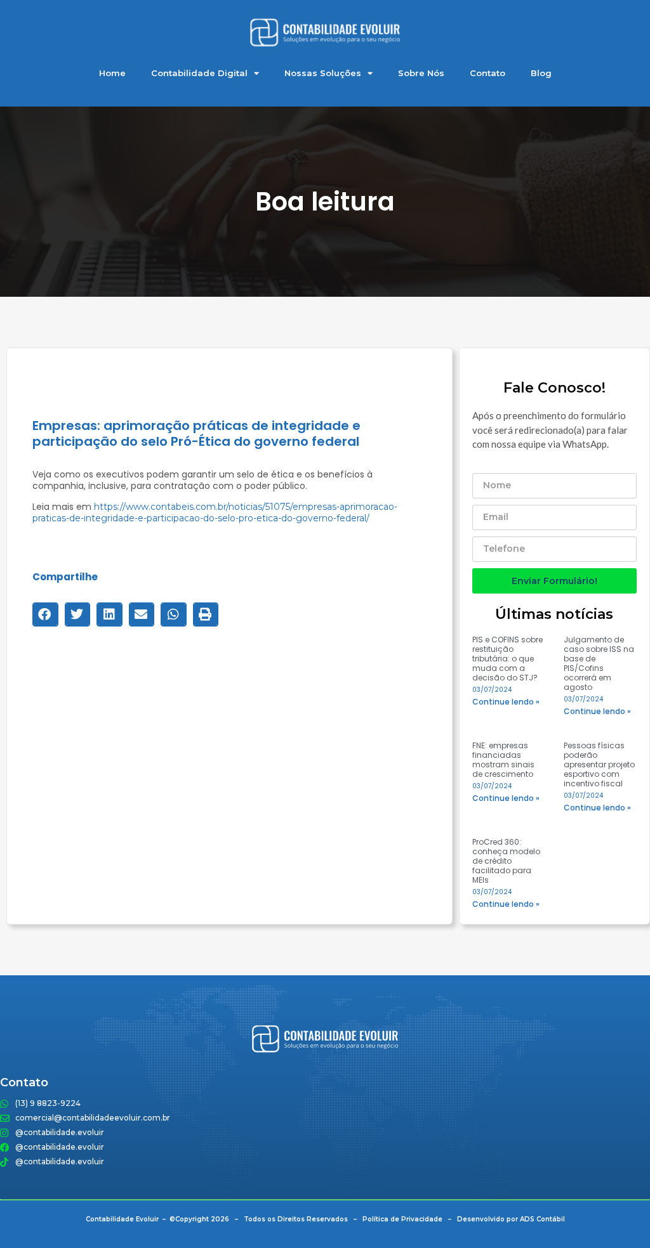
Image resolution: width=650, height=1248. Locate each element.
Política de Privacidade (402, 1219)
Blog (541, 73)
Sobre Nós (421, 73)
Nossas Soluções (322, 73)
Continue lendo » (506, 701)
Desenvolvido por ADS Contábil (511, 1219)
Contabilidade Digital (199, 73)
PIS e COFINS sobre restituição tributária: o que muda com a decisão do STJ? (507, 658)
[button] (45, 614)
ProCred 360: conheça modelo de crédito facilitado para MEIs (506, 860)
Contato (487, 73)
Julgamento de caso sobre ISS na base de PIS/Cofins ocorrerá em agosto (599, 663)
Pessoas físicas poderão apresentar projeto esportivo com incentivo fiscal (599, 764)
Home (112, 73)
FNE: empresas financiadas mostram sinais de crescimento (503, 759)
